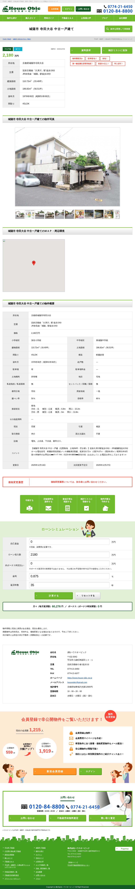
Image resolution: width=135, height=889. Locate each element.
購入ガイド (9, 858)
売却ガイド (40, 858)
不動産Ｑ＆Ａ (9, 861)
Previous (10, 168)
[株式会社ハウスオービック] (21, 10)
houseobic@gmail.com (77, 682)
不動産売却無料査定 (12, 875)
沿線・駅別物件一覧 (43, 868)
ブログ (38, 879)
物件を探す (40, 851)
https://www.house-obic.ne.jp (79, 678)
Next (125, 168)
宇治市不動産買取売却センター (79, 865)
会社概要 (39, 872)
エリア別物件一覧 (42, 865)
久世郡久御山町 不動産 (13, 851)
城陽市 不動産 (41, 848)
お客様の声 (40, 861)
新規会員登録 (9, 855)
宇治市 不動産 (7, 39)
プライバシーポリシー (12, 879)
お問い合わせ (40, 875)
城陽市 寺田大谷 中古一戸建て (22, 39)
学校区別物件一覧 (11, 872)
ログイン (39, 855)
